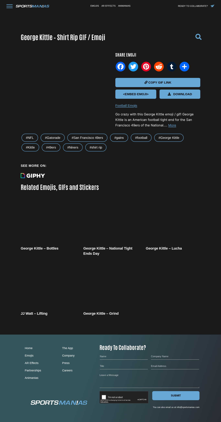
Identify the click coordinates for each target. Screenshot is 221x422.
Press (66, 363)
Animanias (31, 377)
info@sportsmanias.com (188, 407)
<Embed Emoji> (136, 94)
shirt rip (96, 147)
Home (29, 348)
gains (120, 137)
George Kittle (169, 137)
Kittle (31, 147)
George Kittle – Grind (101, 313)
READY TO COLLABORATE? (193, 6)
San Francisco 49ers (88, 137)
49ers (52, 147)
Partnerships (33, 370)
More (172, 125)
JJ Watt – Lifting (34, 313)
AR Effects (32, 363)
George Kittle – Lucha (164, 248)
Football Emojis (126, 105)
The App (67, 348)
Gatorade (53, 137)
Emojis (29, 355)
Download (182, 94)
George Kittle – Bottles (39, 248)
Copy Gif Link (49, 230)
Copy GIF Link (159, 82)
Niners (73, 147)
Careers (67, 370)
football (142, 137)
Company (68, 355)
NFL (31, 137)
